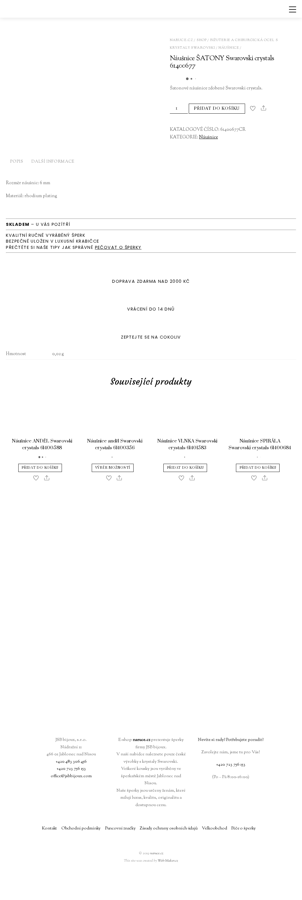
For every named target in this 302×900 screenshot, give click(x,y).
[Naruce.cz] (151, 725)
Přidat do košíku (217, 108)
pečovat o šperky (118, 247)
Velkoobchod (214, 828)
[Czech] (260, 893)
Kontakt (49, 828)
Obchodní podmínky (81, 828)
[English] (267, 893)
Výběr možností (112, 467)
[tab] (16, 162)
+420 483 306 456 (71, 762)
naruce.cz (156, 853)
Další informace (52, 162)
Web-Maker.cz (168, 860)
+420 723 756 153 (71, 769)
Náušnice (229, 47)
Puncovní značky (120, 828)
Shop (202, 40)
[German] (274, 893)
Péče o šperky (243, 828)
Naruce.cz (181, 40)
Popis (16, 162)
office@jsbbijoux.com (71, 776)
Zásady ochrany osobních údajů (169, 828)
